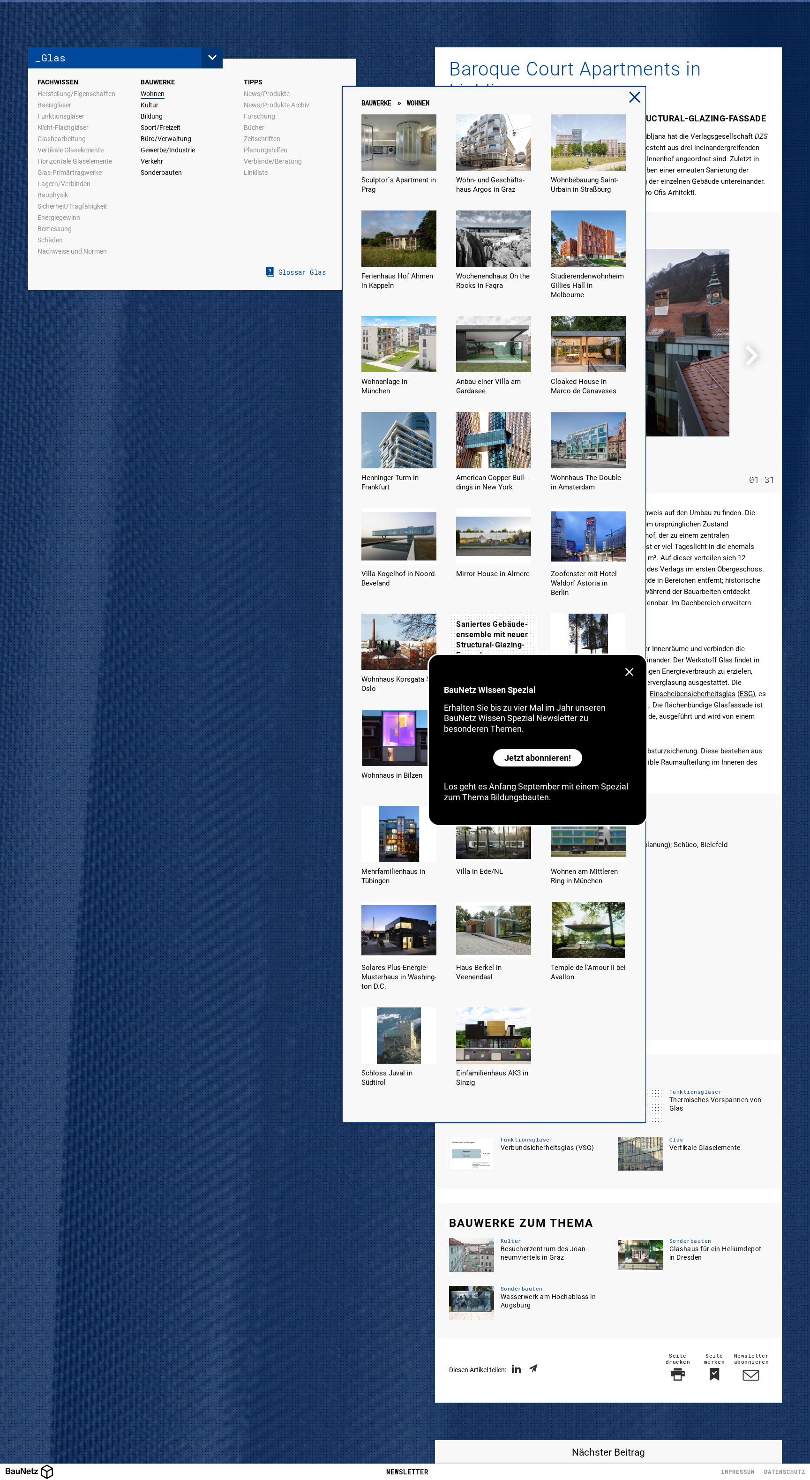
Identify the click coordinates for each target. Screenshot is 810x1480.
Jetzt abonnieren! (537, 758)
